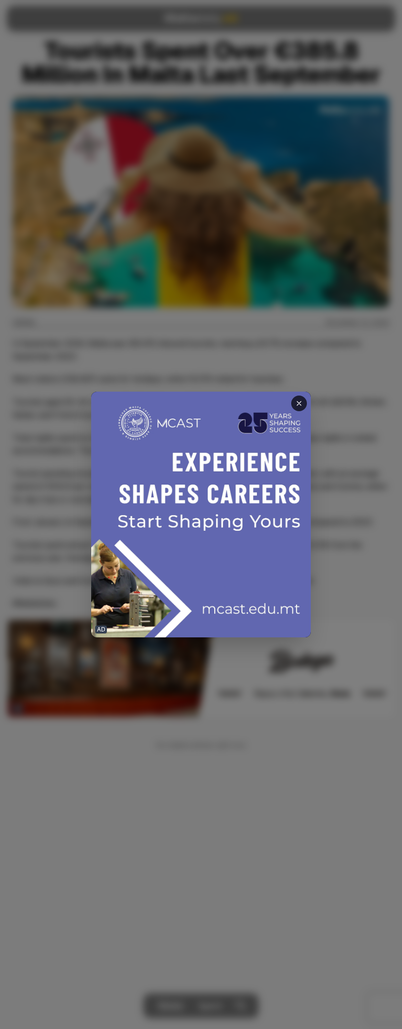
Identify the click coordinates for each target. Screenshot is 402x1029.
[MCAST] (201, 515)
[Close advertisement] (299, 403)
